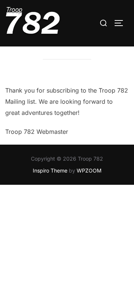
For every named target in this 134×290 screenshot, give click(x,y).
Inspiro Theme (50, 170)
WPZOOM (89, 170)
